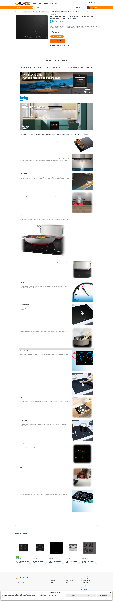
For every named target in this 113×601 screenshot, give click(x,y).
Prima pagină (17, 11)
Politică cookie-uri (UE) (85, 580)
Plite (36, 11)
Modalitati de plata (69, 580)
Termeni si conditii (84, 582)
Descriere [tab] (48, 60)
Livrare (34, 3)
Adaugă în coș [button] (29, 563)
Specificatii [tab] (56, 60)
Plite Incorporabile (45, 11)
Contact (51, 3)
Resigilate (46, 3)
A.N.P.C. (82, 584)
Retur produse (68, 584)
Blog (56, 3)
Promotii (39, 3)
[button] (110, 592)
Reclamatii (68, 585)
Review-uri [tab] (64, 60)
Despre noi (52, 578)
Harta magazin (52, 580)
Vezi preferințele (103, 595)
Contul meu (68, 578)
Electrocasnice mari (27, 11)
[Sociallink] (15, 582)
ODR (82, 587)
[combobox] (54, 7)
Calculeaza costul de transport (57, 49)
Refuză (88, 595)
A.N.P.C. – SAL (84, 585)
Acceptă (73, 595)
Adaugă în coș (58, 36)
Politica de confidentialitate (86, 578)
